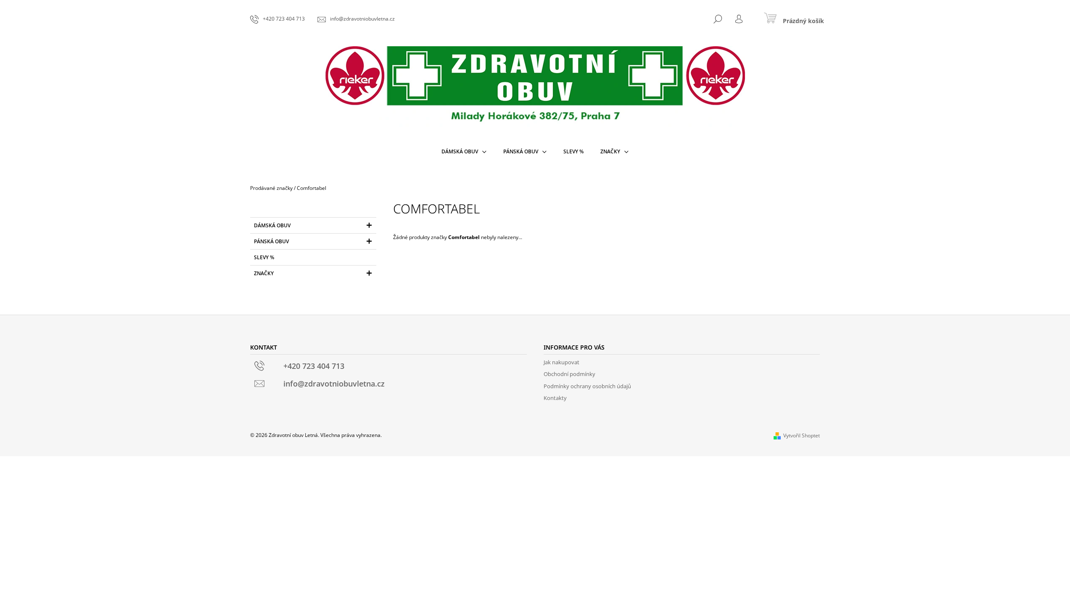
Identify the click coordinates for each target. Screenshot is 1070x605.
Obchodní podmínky (569, 374)
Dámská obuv (272, 225)
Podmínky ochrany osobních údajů (587, 386)
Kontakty (555, 398)
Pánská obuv (271, 241)
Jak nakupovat (561, 362)
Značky (264, 273)
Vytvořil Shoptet (801, 435)
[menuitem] (464, 151)
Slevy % (264, 257)
